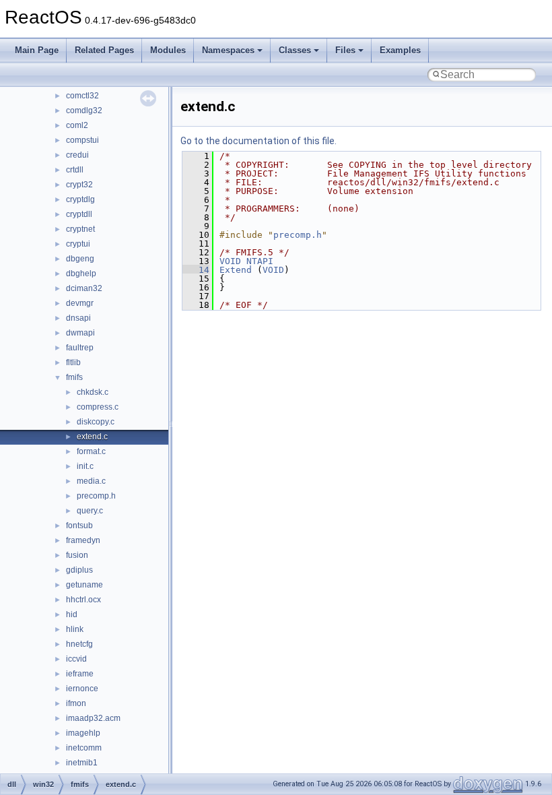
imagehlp (83, 733)
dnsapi (78, 318)
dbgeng (80, 258)
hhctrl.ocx (83, 599)
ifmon (76, 703)
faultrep (80, 347)
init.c (85, 466)
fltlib (73, 362)
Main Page (37, 50)
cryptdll (79, 214)
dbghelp (81, 273)
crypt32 (79, 184)
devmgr (80, 303)
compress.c (97, 407)
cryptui (78, 244)
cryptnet (80, 229)
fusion (77, 555)
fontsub (79, 525)
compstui (82, 140)
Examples (400, 50)
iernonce (82, 688)
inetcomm (84, 748)
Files (345, 50)
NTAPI (259, 261)
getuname (84, 585)
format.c (91, 451)
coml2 (77, 125)
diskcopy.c (95, 421)
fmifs (74, 377)
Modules (168, 50)
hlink (74, 629)
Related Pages (104, 50)
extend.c (92, 436)
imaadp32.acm (93, 718)
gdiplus (79, 570)
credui (77, 155)
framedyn (83, 540)
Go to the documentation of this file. (258, 140)
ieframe (80, 673)
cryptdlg (80, 199)
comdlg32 (84, 110)
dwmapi (80, 333)
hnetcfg (79, 644)
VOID (230, 261)
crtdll (74, 169)
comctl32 (82, 95)
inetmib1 (82, 762)
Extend (235, 270)
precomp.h (96, 496)
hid (71, 614)
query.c (90, 510)
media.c (91, 481)
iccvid (76, 659)
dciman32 (84, 288)
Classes (295, 50)
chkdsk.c (92, 392)
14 (195, 270)
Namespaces (228, 50)
